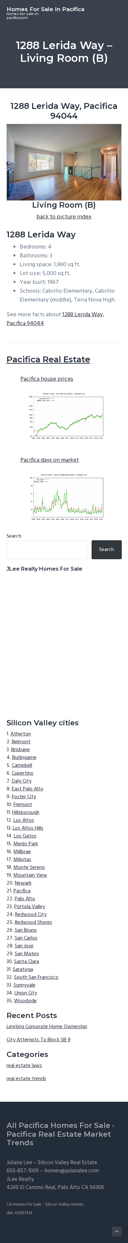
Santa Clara (26, 962)
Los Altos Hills (28, 828)
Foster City (24, 797)
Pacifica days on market (49, 460)
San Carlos (26, 938)
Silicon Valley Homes (64, 1204)
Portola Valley (29, 907)
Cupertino (22, 773)
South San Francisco (36, 977)
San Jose (24, 946)
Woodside (25, 1001)
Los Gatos (25, 836)
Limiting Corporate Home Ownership (47, 1027)
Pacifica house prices (46, 379)
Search (14, 536)
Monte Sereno (29, 867)
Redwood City (31, 914)
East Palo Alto (27, 789)
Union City (25, 993)
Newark (23, 883)
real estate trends (26, 1079)
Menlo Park (25, 844)
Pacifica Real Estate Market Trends (59, 1139)
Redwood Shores (33, 922)
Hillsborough (25, 812)
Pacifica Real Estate (48, 359)
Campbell (22, 765)
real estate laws (24, 1066)
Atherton (21, 734)
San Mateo (27, 954)
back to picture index (64, 217)
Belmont (21, 742)
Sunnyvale (24, 985)
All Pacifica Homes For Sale (58, 1125)
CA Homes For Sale (24, 1204)
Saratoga (23, 969)
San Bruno (26, 930)
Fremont (22, 805)
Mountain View (30, 875)
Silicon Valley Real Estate (67, 1162)
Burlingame (24, 757)
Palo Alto (25, 899)
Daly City (22, 781)
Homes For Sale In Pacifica (45, 9)
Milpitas (22, 859)
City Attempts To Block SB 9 (39, 1040)
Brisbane (20, 750)
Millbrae (22, 852)
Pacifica (22, 891)
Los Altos (23, 820)
